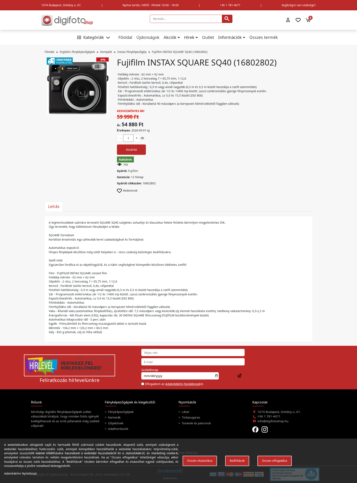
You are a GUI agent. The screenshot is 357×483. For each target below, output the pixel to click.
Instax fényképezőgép (131, 52)
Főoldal (125, 37)
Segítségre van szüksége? (299, 5)
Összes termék (263, 37)
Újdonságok (147, 37)
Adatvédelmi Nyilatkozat (182, 384)
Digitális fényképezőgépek (77, 52)
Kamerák (114, 417)
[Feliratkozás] (239, 376)
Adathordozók (117, 429)
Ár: (119, 125)
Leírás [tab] (54, 206)
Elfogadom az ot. (174, 384)
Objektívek (115, 423)
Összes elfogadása (274, 461)
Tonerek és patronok (196, 423)
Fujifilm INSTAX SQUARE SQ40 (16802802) (179, 52)
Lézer (185, 412)
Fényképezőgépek (120, 412)
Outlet (208, 37)
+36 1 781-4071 (230, 5)
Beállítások (237, 461)
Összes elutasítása (199, 461)
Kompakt (106, 52)
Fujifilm (133, 171)
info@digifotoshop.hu (272, 421)
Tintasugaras (190, 417)
